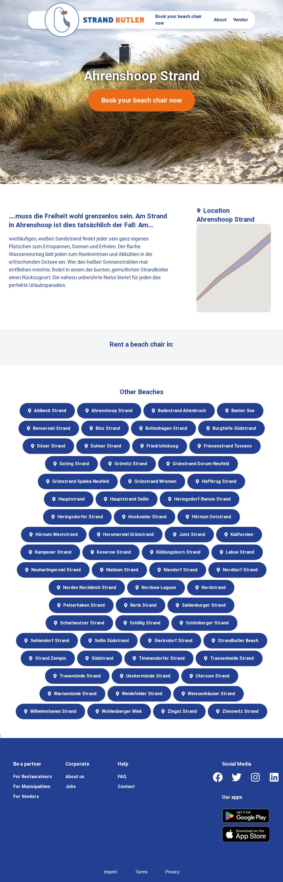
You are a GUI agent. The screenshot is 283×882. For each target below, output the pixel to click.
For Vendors (26, 796)
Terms (141, 872)
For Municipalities (31, 786)
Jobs (70, 786)
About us (74, 776)
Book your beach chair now (178, 20)
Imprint (110, 872)
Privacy (172, 872)
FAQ (122, 776)
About (220, 19)
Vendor (240, 19)
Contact (126, 786)
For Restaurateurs (32, 776)
